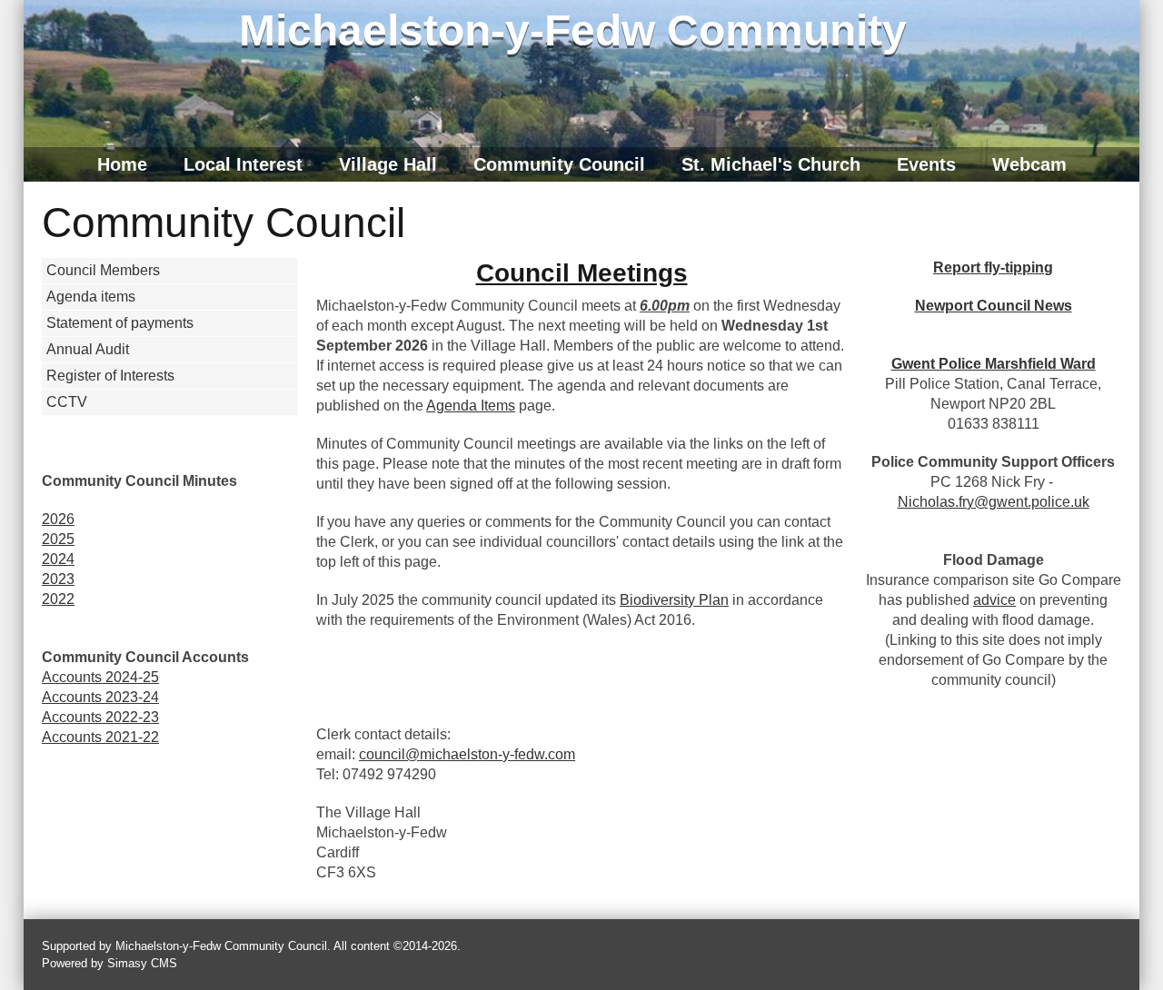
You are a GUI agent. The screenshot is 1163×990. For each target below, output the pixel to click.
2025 (58, 539)
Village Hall (388, 164)
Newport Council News (993, 305)
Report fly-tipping (993, 267)
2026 (58, 519)
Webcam (1029, 164)
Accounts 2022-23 (100, 717)
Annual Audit (87, 349)
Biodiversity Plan (674, 600)
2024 (58, 559)
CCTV (66, 402)
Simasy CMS (142, 963)
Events (926, 164)
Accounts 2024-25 (100, 677)
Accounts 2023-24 (100, 697)
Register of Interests (110, 375)
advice (994, 600)
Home (122, 164)
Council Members (103, 270)
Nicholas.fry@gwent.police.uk (993, 502)
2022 (58, 599)
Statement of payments (120, 323)
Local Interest (243, 164)
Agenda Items (470, 405)
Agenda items (90, 296)
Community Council (559, 164)
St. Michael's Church (770, 164)
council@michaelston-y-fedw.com (467, 754)
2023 (58, 579)
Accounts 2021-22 (100, 737)
